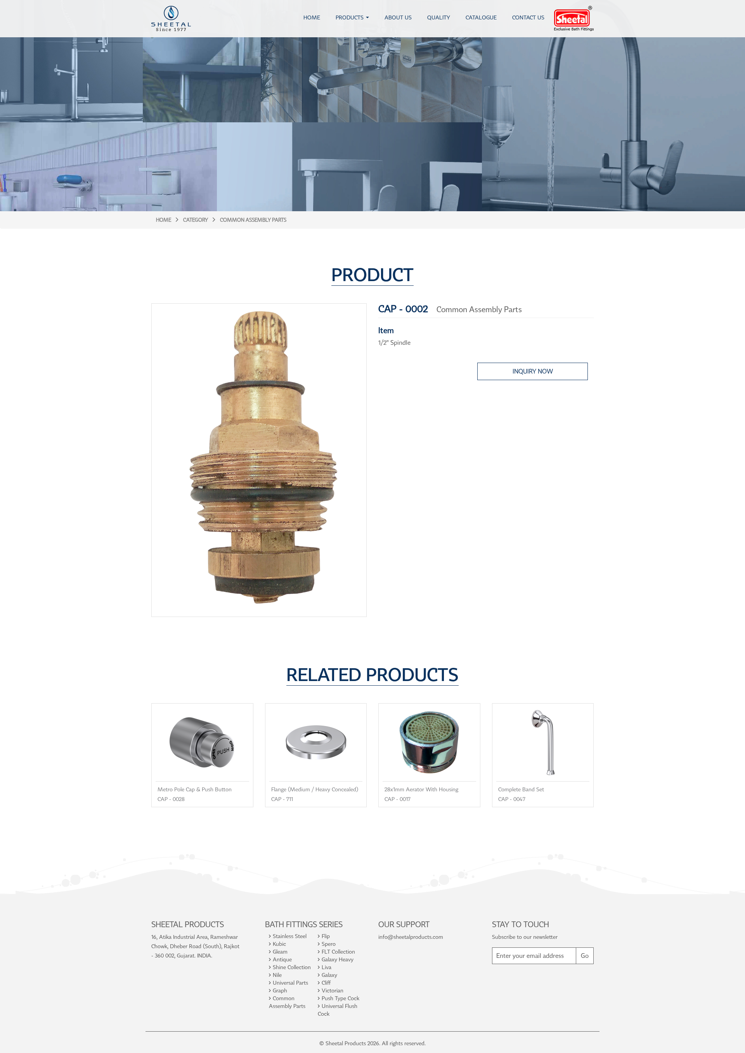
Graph (280, 990)
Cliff (326, 982)
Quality (438, 17)
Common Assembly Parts (253, 220)
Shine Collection (292, 967)
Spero (329, 943)
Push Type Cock (340, 998)
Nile (277, 974)
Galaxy (329, 974)
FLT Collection (338, 951)
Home (311, 17)
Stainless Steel (290, 936)
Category (195, 220)
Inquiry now (533, 371)
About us (398, 17)
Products (350, 17)
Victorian (332, 990)
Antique (282, 959)
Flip (326, 936)
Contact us (528, 17)
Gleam (280, 951)
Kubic (279, 943)
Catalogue (481, 17)
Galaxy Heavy (337, 959)
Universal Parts (290, 982)
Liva (326, 967)
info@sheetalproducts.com (410, 936)
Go (585, 955)
